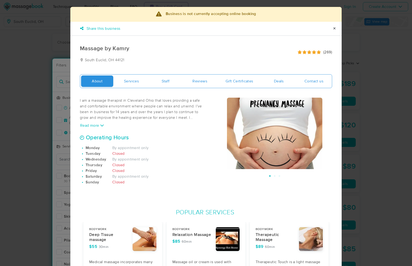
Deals (279, 81)
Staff (166, 81)
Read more (90, 125)
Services (131, 81)
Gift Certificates (239, 81)
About (97, 81)
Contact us (313, 81)
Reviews (199, 81)
